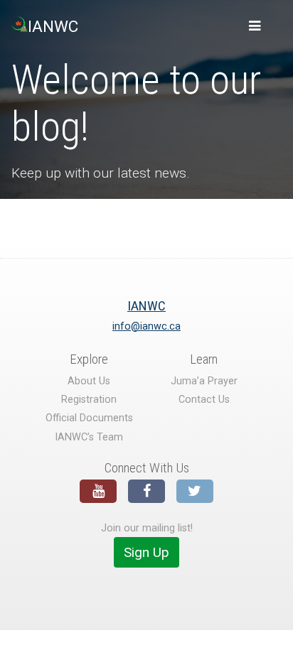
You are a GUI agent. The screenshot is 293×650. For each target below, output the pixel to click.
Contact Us (204, 400)
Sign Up (146, 552)
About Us (89, 381)
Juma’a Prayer (204, 381)
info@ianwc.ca (146, 326)
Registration (89, 400)
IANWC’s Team (89, 437)
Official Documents (89, 418)
